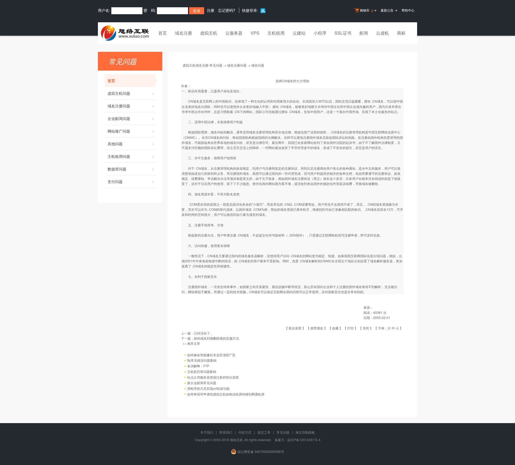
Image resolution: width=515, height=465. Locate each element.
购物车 (366, 10)
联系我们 (225, 432)
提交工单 (264, 432)
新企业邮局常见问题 (201, 382)
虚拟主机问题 (119, 93)
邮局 (363, 33)
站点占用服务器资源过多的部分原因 (213, 377)
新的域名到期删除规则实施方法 (216, 338)
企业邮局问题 (119, 118)
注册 (210, 10)
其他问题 (115, 143)
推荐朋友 (316, 328)
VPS (255, 33)
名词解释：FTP (198, 366)
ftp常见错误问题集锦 (201, 360)
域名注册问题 (119, 105)
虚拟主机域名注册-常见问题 (202, 65)
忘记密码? (226, 10)
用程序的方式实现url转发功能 (208, 388)
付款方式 (244, 432)
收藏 (335, 328)
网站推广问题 (119, 131)
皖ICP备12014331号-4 (304, 439)
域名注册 (183, 33)
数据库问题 (117, 169)
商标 (401, 33)
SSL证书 (342, 33)
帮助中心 (408, 10)
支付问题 (115, 181)
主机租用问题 (119, 156)
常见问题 (283, 432)
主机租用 (276, 33)
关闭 (366, 328)
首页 (162, 33)
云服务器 (233, 33)
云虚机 (382, 33)
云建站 (299, 33)
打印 (350, 328)
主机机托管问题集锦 (201, 371)
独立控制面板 (305, 432)
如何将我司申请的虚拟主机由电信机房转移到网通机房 (225, 394)
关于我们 (206, 432)
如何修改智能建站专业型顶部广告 (211, 355)
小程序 (320, 33)
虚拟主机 (208, 33)
